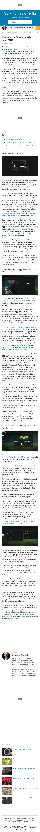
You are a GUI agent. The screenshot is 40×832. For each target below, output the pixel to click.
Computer (14, 18)
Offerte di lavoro (27, 820)
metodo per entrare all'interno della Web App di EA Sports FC (18, 456)
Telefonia (20, 18)
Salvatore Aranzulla (8, 43)
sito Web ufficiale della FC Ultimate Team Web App (19, 328)
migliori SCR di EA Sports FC (20, 508)
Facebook (25, 347)
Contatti (13, 820)
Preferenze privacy (26, 821)
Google (18, 347)
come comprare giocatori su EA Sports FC (18, 522)
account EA (8, 334)
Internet (27, 18)
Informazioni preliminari (14, 139)
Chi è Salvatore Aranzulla (20, 818)
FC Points (28, 568)
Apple (31, 347)
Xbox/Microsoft (12, 349)
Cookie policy (16, 821)
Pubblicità (19, 820)
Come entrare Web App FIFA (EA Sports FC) (21, 142)
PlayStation (23, 349)
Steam (4, 349)
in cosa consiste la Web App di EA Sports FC (18, 299)
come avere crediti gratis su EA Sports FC (15, 521)
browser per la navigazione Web (20, 229)
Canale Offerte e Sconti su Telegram (20, 27)
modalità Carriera (19, 213)
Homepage (8, 818)
